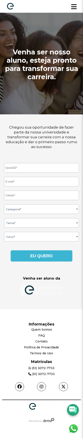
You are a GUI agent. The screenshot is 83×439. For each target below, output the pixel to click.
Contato (41, 341)
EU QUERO (41, 255)
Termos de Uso (41, 353)
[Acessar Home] (19, 11)
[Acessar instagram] (41, 386)
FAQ (41, 335)
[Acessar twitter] (63, 386)
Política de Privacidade (41, 347)
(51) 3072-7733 (42, 368)
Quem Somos (41, 329)
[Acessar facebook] (19, 386)
